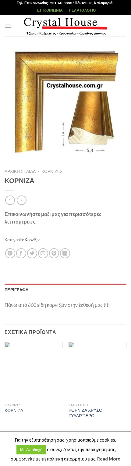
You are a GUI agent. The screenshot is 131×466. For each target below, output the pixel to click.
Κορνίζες (52, 171)
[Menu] (8, 25)
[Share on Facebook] (21, 253)
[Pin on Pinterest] (54, 253)
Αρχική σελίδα (20, 171)
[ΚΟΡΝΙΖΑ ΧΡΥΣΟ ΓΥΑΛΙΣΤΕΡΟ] (97, 371)
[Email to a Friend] (43, 253)
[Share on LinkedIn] (65, 253)
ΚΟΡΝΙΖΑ (14, 410)
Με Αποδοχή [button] (31, 449)
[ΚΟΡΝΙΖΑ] (33, 371)
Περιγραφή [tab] (16, 289)
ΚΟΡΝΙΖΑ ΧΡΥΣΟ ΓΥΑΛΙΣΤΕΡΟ (85, 413)
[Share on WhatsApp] (10, 253)
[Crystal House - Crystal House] (65, 25)
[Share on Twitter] (32, 253)
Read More (108, 458)
